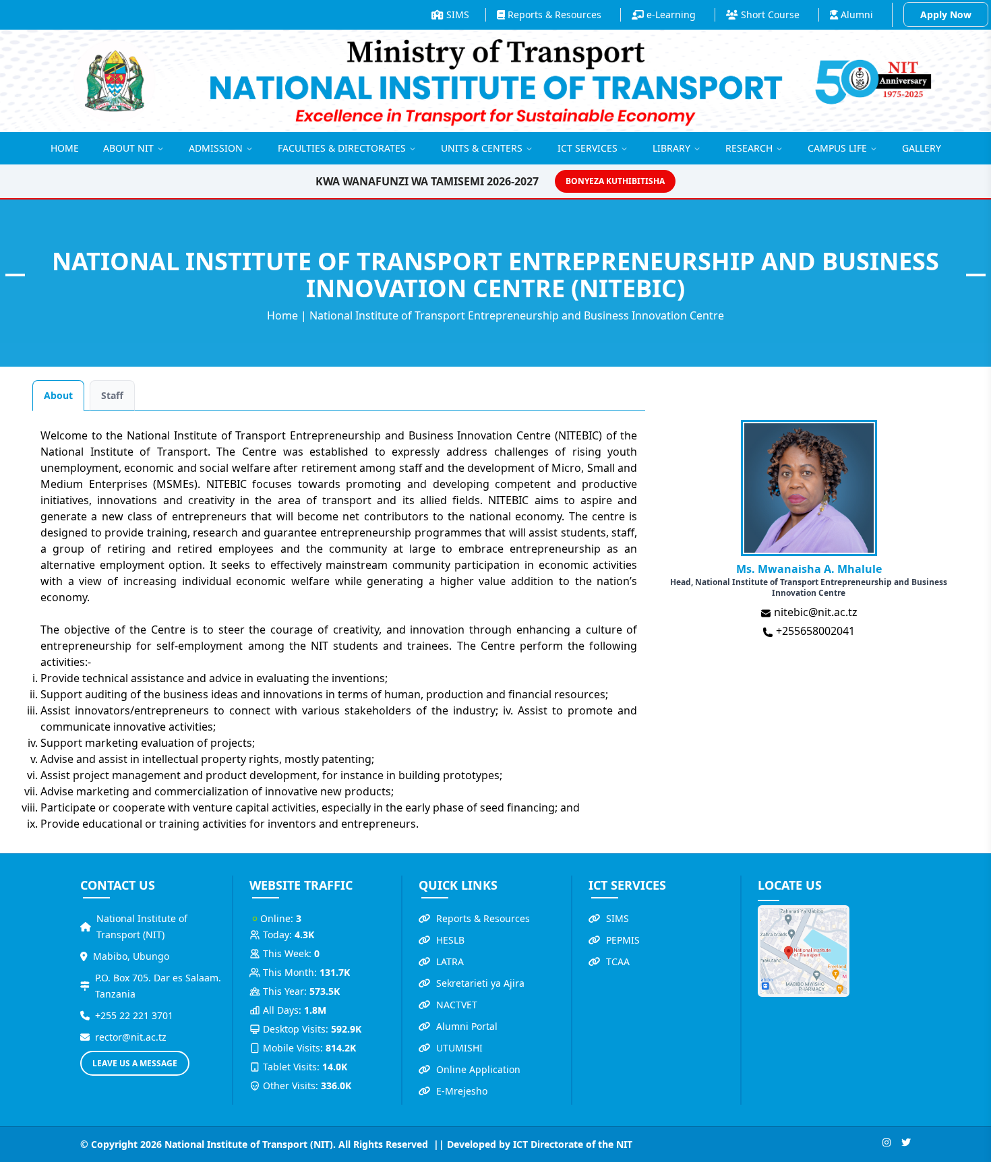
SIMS (456, 14)
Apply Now (945, 14)
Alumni (855, 14)
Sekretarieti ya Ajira (480, 983)
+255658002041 (814, 630)
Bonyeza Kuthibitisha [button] (615, 181)
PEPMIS (623, 940)
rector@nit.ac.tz (131, 1037)
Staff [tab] (112, 395)
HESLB (450, 940)
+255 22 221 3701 (134, 1015)
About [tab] (58, 395)
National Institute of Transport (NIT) (141, 926)
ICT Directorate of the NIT (572, 1144)
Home (282, 315)
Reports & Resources (553, 14)
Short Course (769, 14)
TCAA (618, 961)
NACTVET (456, 1004)
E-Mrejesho (461, 1090)
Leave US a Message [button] (134, 1063)
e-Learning (670, 14)
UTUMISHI (459, 1047)
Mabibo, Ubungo (131, 956)
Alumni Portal (467, 1026)
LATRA (450, 961)
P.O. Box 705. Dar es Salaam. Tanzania (158, 985)
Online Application (478, 1069)
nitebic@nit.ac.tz (814, 612)
